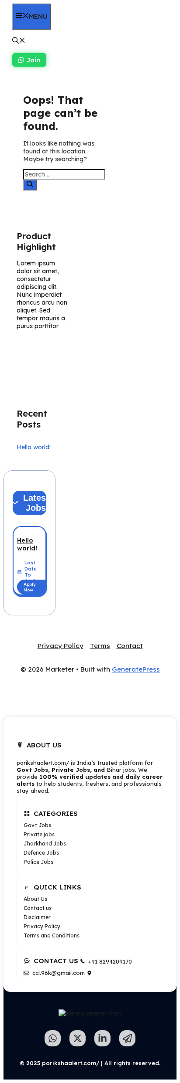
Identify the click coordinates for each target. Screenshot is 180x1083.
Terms (100, 646)
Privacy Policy (60, 646)
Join (33, 60)
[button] (18, 41)
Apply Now (30, 587)
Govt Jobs (37, 825)
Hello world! (34, 447)
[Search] (30, 185)
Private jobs (39, 834)
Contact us (38, 908)
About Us (35, 899)
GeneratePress (136, 669)
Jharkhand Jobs (45, 843)
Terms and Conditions (52, 935)
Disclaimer (37, 917)
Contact (130, 646)
